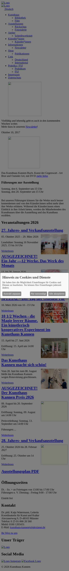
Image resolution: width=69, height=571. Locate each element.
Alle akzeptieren (56, 293)
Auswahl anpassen (11, 293)
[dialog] (34, 285)
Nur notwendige (38, 293)
